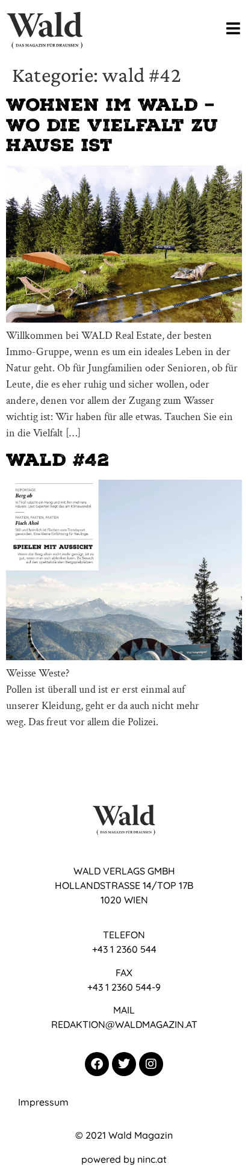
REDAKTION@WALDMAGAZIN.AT (124, 1024)
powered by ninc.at (124, 1159)
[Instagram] (151, 1064)
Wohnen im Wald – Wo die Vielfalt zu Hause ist (112, 124)
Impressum (43, 1102)
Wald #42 (58, 460)
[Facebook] (97, 1064)
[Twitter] (124, 1064)
